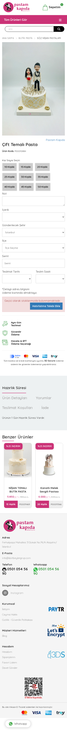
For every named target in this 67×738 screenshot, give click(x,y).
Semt (5, 256)
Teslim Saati (43, 271)
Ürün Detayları (14, 398)
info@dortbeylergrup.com (16, 558)
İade (45, 407)
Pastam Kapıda (55, 140)
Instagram (16, 593)
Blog (4, 635)
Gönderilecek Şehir (14, 225)
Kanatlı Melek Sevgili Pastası (49, 489)
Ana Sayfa (8, 38)
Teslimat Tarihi (11, 271)
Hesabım (7, 651)
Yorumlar (43, 398)
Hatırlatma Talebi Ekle (46, 306)
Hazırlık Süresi (14, 388)
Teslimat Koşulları (17, 407)
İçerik (5, 209)
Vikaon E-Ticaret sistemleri (22, 707)
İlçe (4, 240)
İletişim (6, 609)
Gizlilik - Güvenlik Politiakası (17, 619)
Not (4, 193)
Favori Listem (9, 662)
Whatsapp (20, 723)
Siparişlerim (8, 657)
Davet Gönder (9, 667)
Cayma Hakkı (9, 614)
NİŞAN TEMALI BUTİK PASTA (18, 489)
